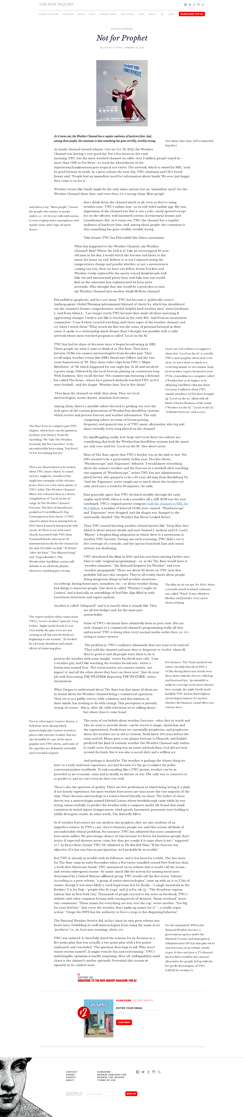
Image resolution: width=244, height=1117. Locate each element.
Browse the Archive (110, 1077)
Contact (72, 1072)
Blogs (81, 14)
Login (171, 14)
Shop (141, 14)
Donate (71, 1077)
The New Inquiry (56, 4)
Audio (92, 14)
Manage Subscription (111, 1074)
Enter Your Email (129, 1008)
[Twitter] (190, 4)
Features (68, 14)
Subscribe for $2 (192, 14)
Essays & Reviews (49, 14)
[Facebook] (185, 4)
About (152, 14)
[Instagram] (198, 4)
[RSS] (203, 4)
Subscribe (104, 1072)
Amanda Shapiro (113, 47)
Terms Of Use (106, 1080)
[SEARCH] (162, 14)
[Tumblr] (194, 4)
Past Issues (127, 14)
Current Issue (108, 14)
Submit (70, 1074)
